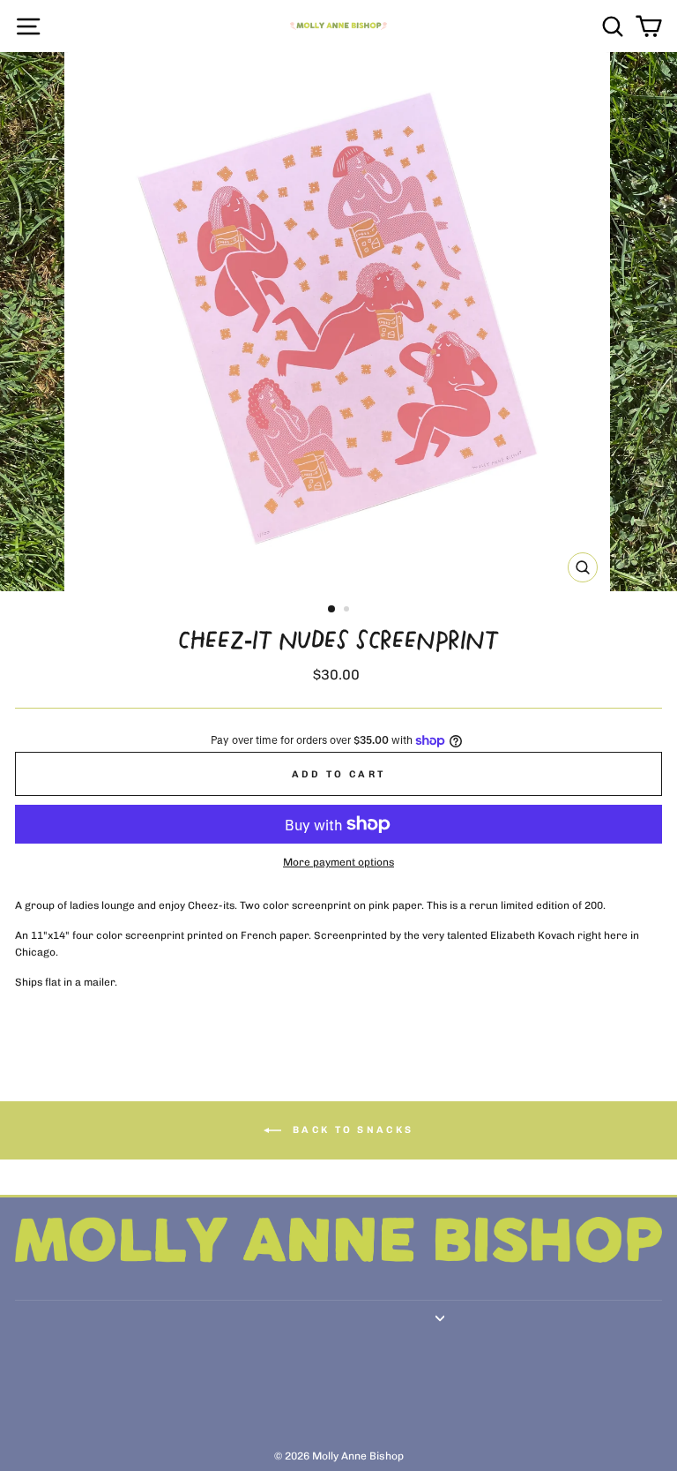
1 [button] (332, 609)
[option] (339, 321)
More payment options (338, 862)
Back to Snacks (351, 1129)
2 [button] (348, 610)
